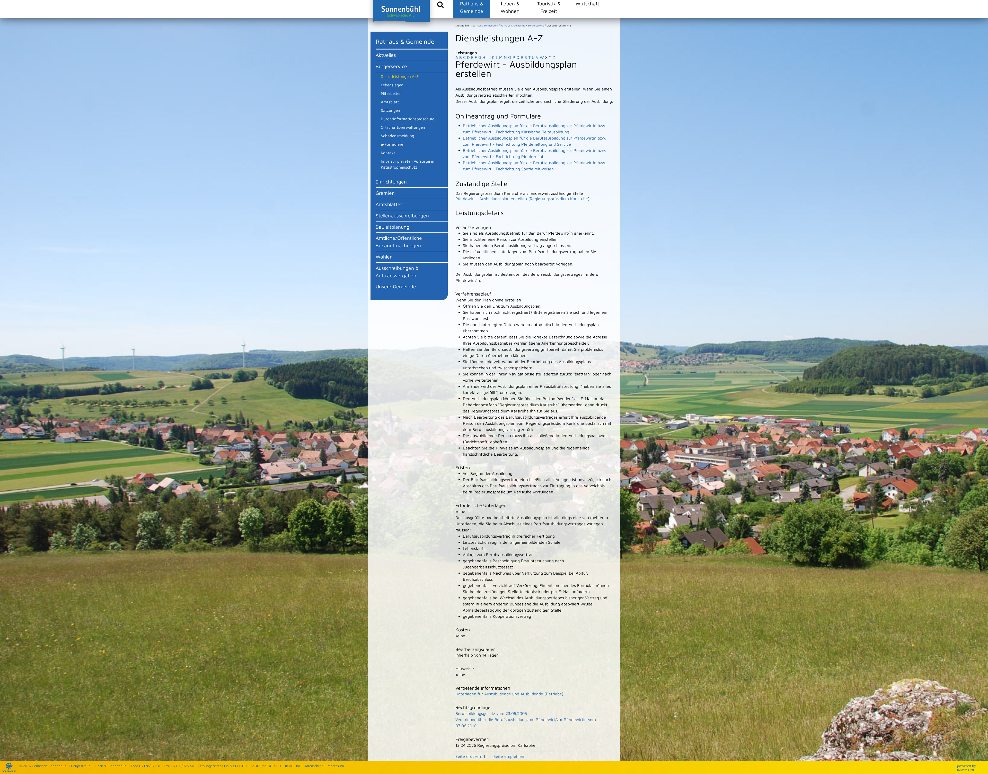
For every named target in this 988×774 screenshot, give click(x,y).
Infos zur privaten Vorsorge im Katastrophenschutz (408, 164)
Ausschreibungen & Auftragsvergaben (397, 271)
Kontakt (388, 152)
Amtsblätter (389, 204)
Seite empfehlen (508, 756)
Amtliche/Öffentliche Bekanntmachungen (399, 241)
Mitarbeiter (391, 93)
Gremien (385, 193)
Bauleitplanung (392, 227)
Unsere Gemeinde (396, 286)
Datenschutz (313, 766)
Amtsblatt (390, 101)
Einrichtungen (391, 182)
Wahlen (384, 257)
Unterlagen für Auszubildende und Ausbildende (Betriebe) (509, 694)
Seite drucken (468, 756)
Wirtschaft (587, 3)
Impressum (335, 766)
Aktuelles (386, 55)
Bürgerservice (391, 66)
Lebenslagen (392, 84)
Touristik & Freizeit (549, 7)
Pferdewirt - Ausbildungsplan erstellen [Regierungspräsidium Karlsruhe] (522, 198)
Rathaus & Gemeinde (471, 7)
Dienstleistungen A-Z (400, 76)
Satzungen (390, 110)
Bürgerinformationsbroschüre (407, 118)
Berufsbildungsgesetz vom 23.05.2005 (491, 713)
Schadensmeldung (397, 135)
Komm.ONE (966, 770)
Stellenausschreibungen (402, 215)
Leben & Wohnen (510, 7)
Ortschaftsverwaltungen (403, 127)
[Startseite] (9, 771)
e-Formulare (392, 144)
